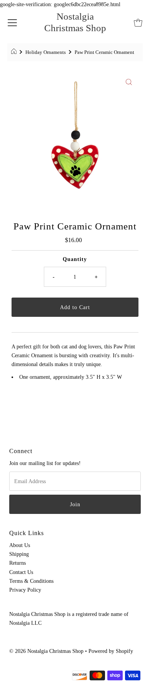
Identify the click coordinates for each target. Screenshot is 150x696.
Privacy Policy (25, 590)
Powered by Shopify (110, 651)
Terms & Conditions (31, 581)
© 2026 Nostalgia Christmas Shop (46, 651)
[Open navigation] (12, 22)
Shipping (19, 554)
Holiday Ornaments (45, 52)
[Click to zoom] (128, 81)
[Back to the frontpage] (14, 52)
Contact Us (21, 572)
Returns (17, 563)
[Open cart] (138, 22)
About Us (19, 545)
